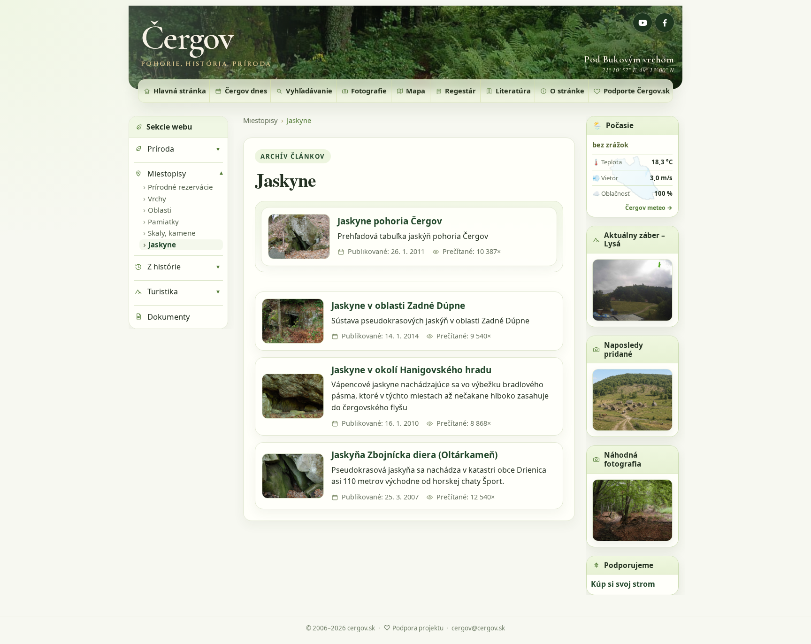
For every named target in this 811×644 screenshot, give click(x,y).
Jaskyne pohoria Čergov (389, 221)
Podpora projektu (413, 627)
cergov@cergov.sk (478, 628)
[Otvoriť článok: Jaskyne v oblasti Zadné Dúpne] (293, 321)
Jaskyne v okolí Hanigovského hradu (411, 370)
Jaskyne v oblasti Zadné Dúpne (398, 305)
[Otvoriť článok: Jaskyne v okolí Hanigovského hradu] (293, 396)
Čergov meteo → (649, 208)
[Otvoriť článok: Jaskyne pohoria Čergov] (299, 236)
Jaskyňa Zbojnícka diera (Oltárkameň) (414, 455)
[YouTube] (642, 22)
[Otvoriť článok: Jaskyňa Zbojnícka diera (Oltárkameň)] (293, 475)
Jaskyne (299, 120)
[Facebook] (664, 22)
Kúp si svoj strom (623, 584)
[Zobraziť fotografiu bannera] (405, 47)
